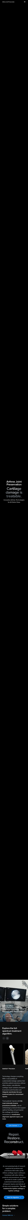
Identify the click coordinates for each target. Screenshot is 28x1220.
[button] (25, 1)
